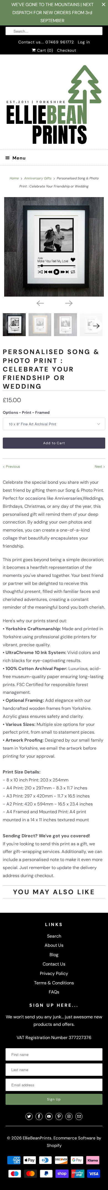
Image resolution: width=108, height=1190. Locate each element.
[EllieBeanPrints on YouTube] (49, 1116)
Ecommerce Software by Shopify (74, 1141)
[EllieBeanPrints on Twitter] (29, 1116)
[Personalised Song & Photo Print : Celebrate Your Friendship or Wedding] (54, 247)
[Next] (68, 303)
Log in (84, 42)
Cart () (44, 50)
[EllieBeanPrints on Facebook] (39, 1116)
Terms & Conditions (54, 983)
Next (99, 466)
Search (54, 936)
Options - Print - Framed (26, 412)
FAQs (54, 992)
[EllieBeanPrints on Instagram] (69, 1116)
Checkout (66, 50)
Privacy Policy (54, 973)
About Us (54, 945)
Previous (12, 466)
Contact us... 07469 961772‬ (46, 42)
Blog (54, 955)
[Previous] (40, 303)
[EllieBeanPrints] (54, 104)
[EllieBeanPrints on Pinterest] (59, 1116)
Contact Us (54, 964)
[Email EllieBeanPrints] (79, 1116)
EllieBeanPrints (37, 1138)
